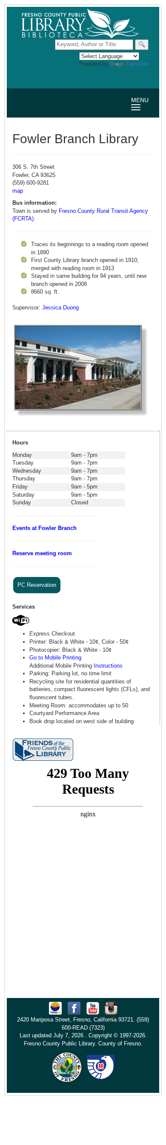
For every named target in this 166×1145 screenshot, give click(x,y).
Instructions (108, 665)
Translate (137, 64)
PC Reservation (36, 585)
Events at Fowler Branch (44, 528)
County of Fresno (119, 1043)
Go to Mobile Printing (55, 657)
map (17, 191)
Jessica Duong (60, 307)
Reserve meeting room (42, 553)
